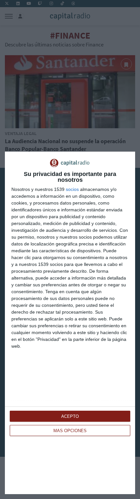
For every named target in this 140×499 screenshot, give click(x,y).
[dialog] (70, 323)
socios (72, 189)
